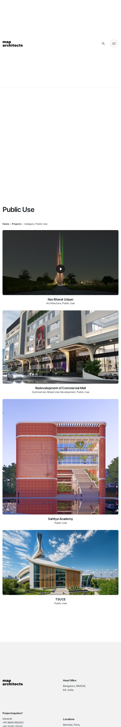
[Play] (60, 269)
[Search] (103, 43)
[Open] (7, 236)
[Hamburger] (114, 43)
